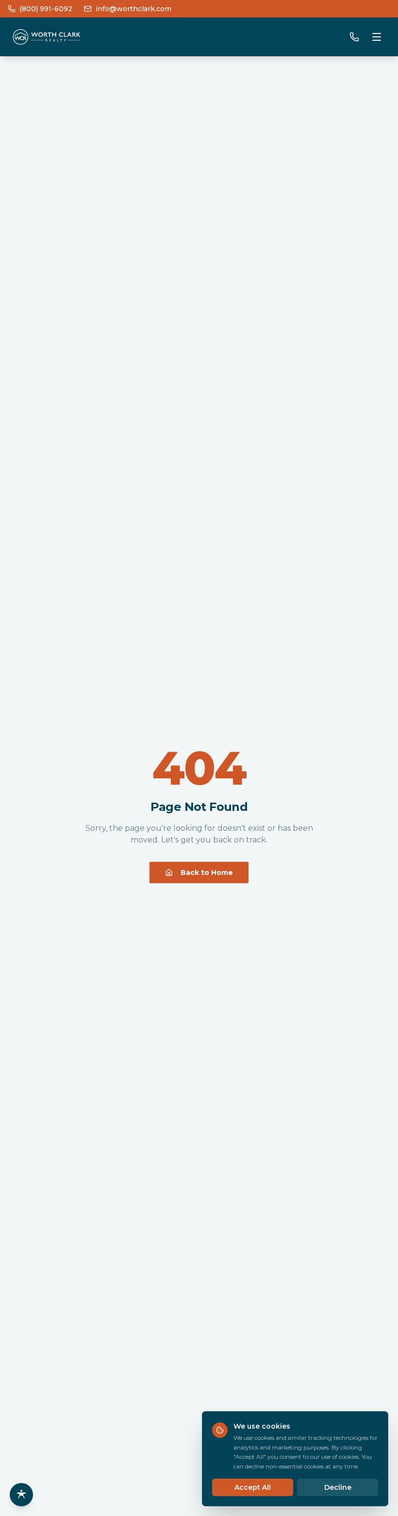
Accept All (252, 1487)
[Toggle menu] (376, 37)
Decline (337, 1487)
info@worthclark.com (133, 8)
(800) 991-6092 (45, 8)
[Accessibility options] (21, 1494)
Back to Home (207, 872)
